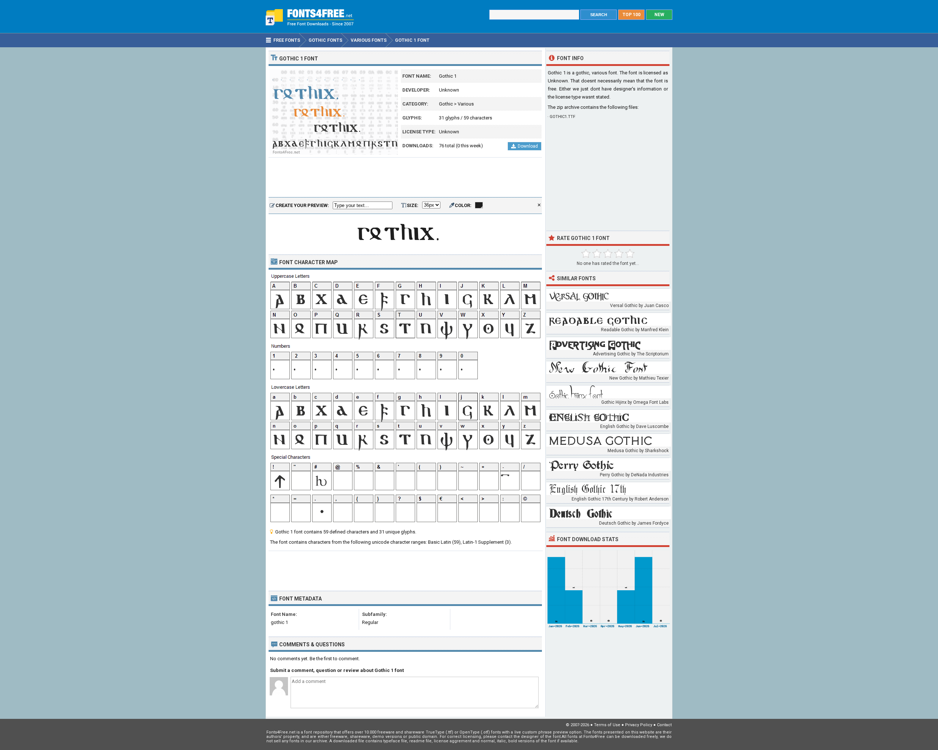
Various (466, 104)
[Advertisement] (405, 177)
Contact (664, 725)
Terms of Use (607, 725)
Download (528, 146)
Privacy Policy (638, 725)
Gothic (446, 104)
